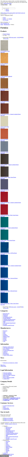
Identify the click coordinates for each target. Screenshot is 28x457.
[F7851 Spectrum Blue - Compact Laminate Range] (4, 264)
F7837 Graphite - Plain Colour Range (8, 177)
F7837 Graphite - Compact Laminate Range (10, 164)
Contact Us (5, 453)
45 (21, 37)
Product (4, 34)
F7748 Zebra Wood (5, 89)
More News (3, 365)
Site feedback (6, 353)
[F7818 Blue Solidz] (4, 151)
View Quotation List (5, 23)
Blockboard (5, 314)
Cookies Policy (6, 378)
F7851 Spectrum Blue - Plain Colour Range (10, 303)
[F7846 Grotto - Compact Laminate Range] (4, 226)
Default (8, 34)
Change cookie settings (8, 355)
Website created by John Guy (11, 423)
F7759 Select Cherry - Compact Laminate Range (11, 114)
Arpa (4, 341)
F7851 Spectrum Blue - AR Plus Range (9, 253)
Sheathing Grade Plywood (8, 325)
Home (4, 17)
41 (17, 37)
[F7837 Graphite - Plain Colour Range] (5, 176)
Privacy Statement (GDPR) (8, 377)
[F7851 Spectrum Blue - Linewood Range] (4, 277)
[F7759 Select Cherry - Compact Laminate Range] (5, 113)
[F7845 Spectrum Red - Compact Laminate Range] (4, 201)
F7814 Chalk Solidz (5, 126)
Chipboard (5, 315)
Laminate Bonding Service (8, 320)
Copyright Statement (7, 374)
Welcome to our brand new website (10, 362)
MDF (4, 321)
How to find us (6, 349)
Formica (5, 334)
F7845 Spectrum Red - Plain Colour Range (9, 215)
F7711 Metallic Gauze (5, 51)
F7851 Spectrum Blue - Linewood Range (9, 278)
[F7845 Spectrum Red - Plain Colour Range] (4, 214)
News (4, 406)
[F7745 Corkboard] (4, 62)
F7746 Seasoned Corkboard (6, 76)
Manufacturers (7, 24)
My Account (5, 20)
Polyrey (4, 339)
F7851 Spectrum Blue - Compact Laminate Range (11, 265)
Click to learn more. (8, 3)
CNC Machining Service (8, 348)
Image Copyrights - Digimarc (9, 375)
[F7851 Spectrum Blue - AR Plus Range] (5, 252)
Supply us (5, 352)
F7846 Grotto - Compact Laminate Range (9, 227)
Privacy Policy (6, 376)
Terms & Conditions (7, 372)
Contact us (5, 351)
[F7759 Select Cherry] (5, 100)
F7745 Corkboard (4, 63)
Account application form (8, 350)
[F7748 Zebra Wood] (4, 88)
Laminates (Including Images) (9, 319)
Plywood (5, 324)
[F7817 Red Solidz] (4, 138)
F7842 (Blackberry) (5, 189)
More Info (3, 52)
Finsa (4, 333)
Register (7, 10)
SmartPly (5, 340)
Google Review (6, 409)
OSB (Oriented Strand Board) (9, 323)
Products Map (6, 408)
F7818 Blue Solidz (4, 152)
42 (18, 37)
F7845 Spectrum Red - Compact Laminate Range (11, 202)
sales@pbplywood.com (20, 12)
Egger (4, 331)
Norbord (5, 337)
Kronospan (5, 335)
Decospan (5, 330)
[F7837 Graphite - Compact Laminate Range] (5, 163)
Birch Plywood (6, 313)
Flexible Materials (6, 318)
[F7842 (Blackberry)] (4, 189)
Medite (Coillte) (6, 336)
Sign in (7, 9)
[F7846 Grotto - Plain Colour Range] (4, 239)
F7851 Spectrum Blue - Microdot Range (9, 290)
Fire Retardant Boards (7, 317)
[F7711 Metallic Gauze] (4, 50)
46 (22, 37)
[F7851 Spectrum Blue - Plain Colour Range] (4, 302)
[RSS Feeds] (3, 366)
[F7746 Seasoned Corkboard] (4, 75)
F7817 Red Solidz (4, 139)
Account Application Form (8, 405)
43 (19, 37)
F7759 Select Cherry (5, 101)
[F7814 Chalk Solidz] (4, 125)
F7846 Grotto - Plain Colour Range (8, 240)
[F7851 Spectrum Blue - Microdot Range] (4, 290)
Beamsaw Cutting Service (8, 346)
